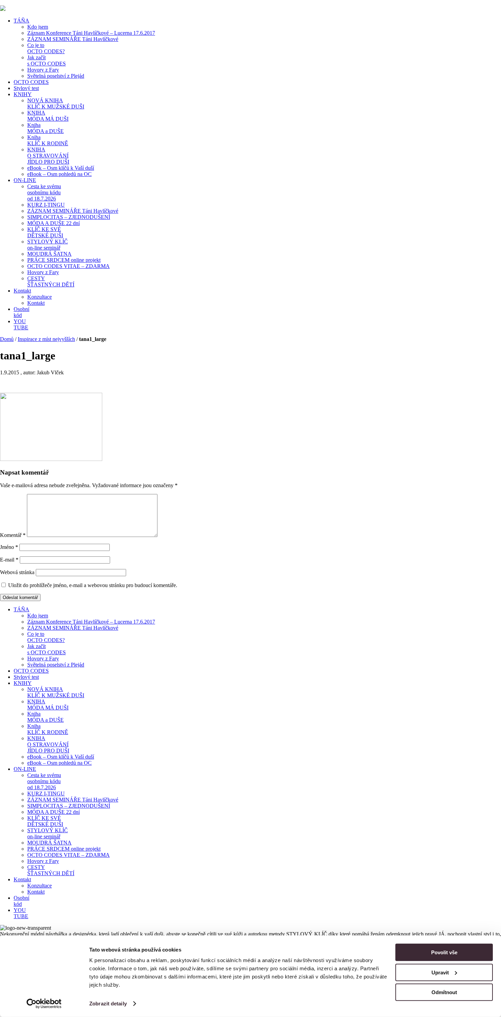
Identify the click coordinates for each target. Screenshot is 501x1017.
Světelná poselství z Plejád (55, 76)
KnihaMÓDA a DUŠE (45, 128)
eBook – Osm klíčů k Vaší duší (60, 168)
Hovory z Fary (43, 70)
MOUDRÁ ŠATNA (49, 254)
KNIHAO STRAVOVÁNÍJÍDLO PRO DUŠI (48, 156)
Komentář (13, 535)
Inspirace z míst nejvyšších (46, 339)
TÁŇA (21, 21)
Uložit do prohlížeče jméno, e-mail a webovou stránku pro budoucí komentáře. (92, 585)
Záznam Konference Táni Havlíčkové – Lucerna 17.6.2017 (91, 33)
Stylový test (26, 88)
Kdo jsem (37, 27)
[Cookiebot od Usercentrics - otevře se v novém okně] (44, 1004)
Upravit (440, 972)
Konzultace (39, 297)
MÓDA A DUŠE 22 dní (53, 223)
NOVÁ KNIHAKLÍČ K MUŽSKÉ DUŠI (55, 103)
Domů (7, 339)
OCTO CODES (31, 82)
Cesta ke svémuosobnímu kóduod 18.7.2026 (44, 192)
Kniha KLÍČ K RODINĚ (47, 140)
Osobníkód (21, 312)
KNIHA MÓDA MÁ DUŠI (48, 116)
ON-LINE (25, 180)
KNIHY (23, 94)
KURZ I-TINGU (46, 205)
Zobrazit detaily (108, 1003)
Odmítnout (444, 992)
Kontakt (22, 291)
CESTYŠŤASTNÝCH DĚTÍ (50, 281)
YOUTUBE (21, 324)
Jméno (9, 547)
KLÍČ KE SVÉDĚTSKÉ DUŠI (45, 232)
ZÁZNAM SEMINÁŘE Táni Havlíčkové (72, 39)
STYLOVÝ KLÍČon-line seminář (47, 245)
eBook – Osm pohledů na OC (59, 174)
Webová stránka (17, 572)
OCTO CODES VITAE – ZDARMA (68, 266)
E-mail (9, 560)
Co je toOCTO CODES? (46, 48)
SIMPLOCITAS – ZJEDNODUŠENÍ (68, 217)
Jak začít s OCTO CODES (46, 60)
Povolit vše (444, 952)
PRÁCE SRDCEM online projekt (64, 260)
